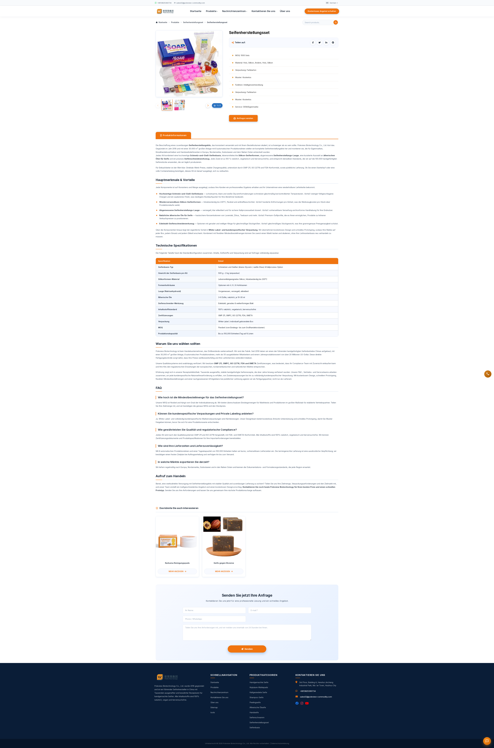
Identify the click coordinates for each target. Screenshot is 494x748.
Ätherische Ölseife (258, 707)
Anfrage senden (244, 118)
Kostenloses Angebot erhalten (322, 11)
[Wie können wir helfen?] (487, 374)
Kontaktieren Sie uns (263, 11)
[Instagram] (302, 703)
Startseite (195, 11)
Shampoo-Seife (256, 697)
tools (212, 712)
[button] (208, 105)
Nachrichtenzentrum (234, 11)
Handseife (254, 712)
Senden (248, 649)
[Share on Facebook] (313, 42)
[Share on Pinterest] (333, 42)
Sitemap (214, 707)
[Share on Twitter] (319, 42)
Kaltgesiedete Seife (258, 692)
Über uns (285, 11)
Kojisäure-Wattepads (259, 687)
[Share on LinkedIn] (326, 42)
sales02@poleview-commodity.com (316, 697)
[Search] (335, 22)
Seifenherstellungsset (259, 722)
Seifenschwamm (257, 717)
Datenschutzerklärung (280, 743)
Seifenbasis (255, 727)
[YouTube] (307, 703)
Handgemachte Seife (259, 682)
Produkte (212, 11)
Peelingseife (255, 702)
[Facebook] (297, 703)
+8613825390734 (308, 691)
